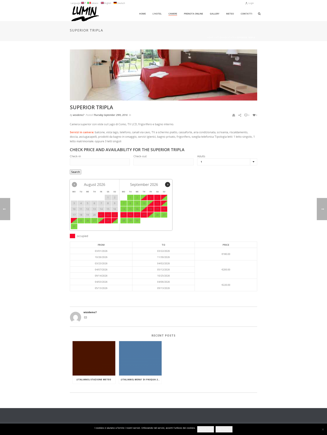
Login (251, 3)
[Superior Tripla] (163, 75)
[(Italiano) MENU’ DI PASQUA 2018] (140, 358)
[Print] (233, 115)
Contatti (246, 13)
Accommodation (225, 37)
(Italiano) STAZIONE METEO (93, 379)
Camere (172, 13)
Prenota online (193, 13)
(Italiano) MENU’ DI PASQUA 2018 (141, 379)
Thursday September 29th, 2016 (111, 115)
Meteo (230, 13)
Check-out (140, 156)
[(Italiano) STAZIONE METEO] (94, 358)
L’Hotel (157, 13)
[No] (322, 429)
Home (142, 13)
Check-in (75, 156)
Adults (201, 156)
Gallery (214, 13)
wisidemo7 (78, 115)
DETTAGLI (224, 429)
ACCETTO (205, 429)
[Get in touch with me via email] (85, 317)
